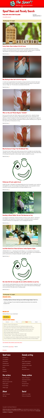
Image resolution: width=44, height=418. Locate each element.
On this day (24, 381)
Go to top (5, 350)
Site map (4, 396)
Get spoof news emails (27, 365)
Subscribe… (6, 317)
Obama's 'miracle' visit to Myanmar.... (11, 324)
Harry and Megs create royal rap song (11, 332)
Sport (4, 367)
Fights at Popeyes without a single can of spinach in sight (15, 333)
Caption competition (26, 363)
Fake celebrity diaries (26, 361)
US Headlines (5, 357)
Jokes (23, 359)
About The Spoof (6, 394)
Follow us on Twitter (26, 394)
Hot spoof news (25, 383)
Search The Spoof (26, 377)
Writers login (5, 387)
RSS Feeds (24, 367)
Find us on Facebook (26, 396)
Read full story (6, 54)
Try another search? (7, 17)
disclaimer (11, 412)
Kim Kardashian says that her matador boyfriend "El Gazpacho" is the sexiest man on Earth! (22, 337)
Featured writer (6, 379)
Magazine (5, 371)
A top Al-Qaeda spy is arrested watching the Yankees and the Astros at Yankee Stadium (21, 338)
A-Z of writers (5, 385)
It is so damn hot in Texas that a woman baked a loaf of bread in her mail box (19, 327)
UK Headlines (5, 359)
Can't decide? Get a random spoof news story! (12, 342)
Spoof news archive (26, 379)
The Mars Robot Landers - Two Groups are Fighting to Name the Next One (18, 329)
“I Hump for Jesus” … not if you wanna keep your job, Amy (15, 335)
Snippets (24, 357)
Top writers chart (6, 377)
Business (4, 369)
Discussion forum (25, 369)
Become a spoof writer (7, 381)
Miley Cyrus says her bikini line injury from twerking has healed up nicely (18, 326)
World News (5, 361)
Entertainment (6, 363)
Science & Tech (6, 365)
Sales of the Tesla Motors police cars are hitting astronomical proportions (18, 330)
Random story (25, 385)
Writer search (5, 383)
